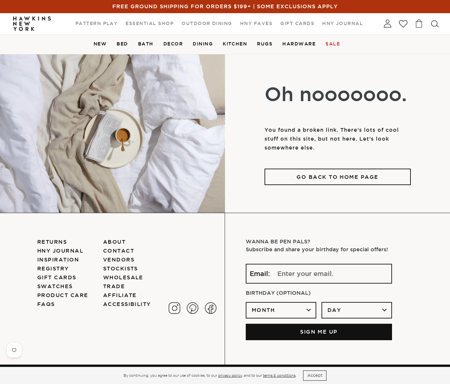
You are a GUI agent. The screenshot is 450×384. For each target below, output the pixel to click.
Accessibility (127, 304)
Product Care (62, 295)
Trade (114, 286)
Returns (52, 242)
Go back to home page (337, 177)
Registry (53, 268)
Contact (118, 251)
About (114, 242)
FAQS (46, 304)
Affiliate (120, 295)
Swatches (55, 286)
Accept (315, 375)
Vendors (118, 259)
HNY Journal (60, 251)
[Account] (387, 23)
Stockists (120, 268)
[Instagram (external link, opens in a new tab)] (174, 308)
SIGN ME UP (319, 332)
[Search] (435, 23)
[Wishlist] (403, 23)
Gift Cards (56, 277)
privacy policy (230, 375)
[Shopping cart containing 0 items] (419, 23)
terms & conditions (279, 375)
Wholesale (123, 277)
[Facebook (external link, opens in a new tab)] (210, 308)
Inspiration (58, 259)
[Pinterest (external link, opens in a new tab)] (192, 308)
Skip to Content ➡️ (27, 27)
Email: (260, 273)
